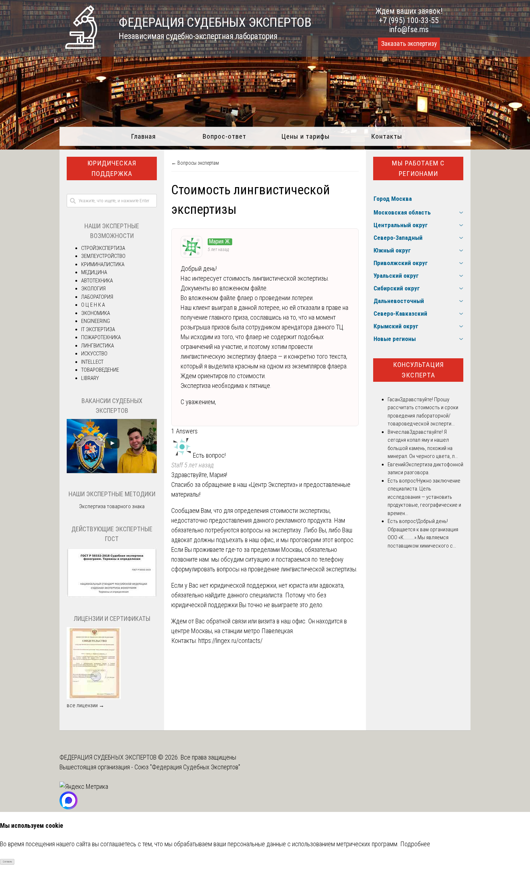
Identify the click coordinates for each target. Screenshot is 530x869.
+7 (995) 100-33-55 (409, 20)
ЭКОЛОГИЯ (93, 288)
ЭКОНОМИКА (95, 313)
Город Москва (393, 198)
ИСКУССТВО (94, 353)
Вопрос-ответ (224, 136)
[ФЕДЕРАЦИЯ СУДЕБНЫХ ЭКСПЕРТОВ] (81, 46)
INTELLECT (92, 362)
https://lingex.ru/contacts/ (230, 640)
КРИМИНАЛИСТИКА (102, 264)
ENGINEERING (95, 321)
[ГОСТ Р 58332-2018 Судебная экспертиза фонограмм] (112, 596)
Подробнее (415, 844)
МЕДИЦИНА (94, 272)
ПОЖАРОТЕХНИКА (101, 337)
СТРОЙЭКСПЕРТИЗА (103, 248)
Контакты (386, 136)
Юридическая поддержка (111, 168)
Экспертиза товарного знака (112, 506)
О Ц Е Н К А (93, 305)
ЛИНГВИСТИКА (97, 345)
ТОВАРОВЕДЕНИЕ (100, 370)
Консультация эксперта (418, 369)
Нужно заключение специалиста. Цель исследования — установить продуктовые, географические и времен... (424, 496)
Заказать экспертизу (409, 43)
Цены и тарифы (305, 136)
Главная (143, 136)
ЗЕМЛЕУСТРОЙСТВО (103, 256)
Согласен (7, 861)
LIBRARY (90, 378)
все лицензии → (85, 705)
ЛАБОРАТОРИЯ (97, 297)
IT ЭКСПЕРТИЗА (98, 329)
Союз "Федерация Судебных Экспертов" (187, 767)
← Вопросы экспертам (195, 163)
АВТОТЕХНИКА (97, 280)
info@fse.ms (409, 29)
